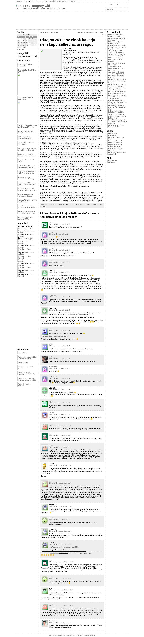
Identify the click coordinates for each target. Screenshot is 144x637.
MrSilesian (53, 621)
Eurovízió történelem (115, 143)
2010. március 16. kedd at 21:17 (59, 262)
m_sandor (53, 232)
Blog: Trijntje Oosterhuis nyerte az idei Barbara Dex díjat (26, 195)
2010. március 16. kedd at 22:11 (59, 368)
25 (27, 45)
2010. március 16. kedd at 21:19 (59, 297)
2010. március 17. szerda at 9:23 (60, 435)
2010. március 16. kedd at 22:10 (59, 358)
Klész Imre (21, 242)
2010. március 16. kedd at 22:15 (59, 390)
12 (30, 41)
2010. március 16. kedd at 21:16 (59, 250)
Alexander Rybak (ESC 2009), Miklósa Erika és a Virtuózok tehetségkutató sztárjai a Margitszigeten (26, 132)
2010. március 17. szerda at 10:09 (60, 447)
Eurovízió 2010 (69, 204)
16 (21, 43)
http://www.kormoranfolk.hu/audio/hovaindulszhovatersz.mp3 (70, 349)
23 (21, 45)
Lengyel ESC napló (114, 146)
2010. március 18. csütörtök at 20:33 (61, 590)
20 (32, 43)
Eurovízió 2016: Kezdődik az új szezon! (27, 71)
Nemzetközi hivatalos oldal (117, 152)
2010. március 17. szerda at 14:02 (60, 465)
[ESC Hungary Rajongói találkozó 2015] (27, 111)
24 (24, 45)
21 (35, 43)
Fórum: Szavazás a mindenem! (24, 385)
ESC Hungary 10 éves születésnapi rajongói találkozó (25, 137)
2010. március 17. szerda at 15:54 (60, 506)
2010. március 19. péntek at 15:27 (60, 622)
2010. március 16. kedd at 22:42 (59, 403)
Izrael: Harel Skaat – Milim (49, 32)
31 (24, 47)
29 (18, 47)
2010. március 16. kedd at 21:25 (59, 310)
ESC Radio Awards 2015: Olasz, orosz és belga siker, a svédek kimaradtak (27, 189)
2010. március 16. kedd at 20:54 (59, 224)
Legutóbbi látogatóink (115, 145)
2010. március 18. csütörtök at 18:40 (61, 578)
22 (18, 45)
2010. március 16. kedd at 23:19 (59, 414)
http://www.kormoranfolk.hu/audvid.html (55, 336)
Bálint (51, 413)
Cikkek (111, 5)
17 (24, 43)
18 (27, 43)
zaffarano (52, 357)
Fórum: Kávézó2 (27, 229)
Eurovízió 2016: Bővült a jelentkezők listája (26, 65)
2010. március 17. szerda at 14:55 (60, 483)
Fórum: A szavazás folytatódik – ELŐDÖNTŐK (26, 373)
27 (32, 45)
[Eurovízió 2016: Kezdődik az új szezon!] (27, 84)
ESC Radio (112, 135)
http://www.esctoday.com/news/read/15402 (63, 547)
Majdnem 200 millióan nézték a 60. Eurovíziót (27, 201)
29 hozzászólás (81, 204)
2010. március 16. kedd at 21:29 (59, 330)
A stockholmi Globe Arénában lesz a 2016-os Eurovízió (27, 149)
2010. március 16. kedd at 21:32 (59, 346)
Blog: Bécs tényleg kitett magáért (26, 160)
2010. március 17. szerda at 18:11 (60, 519)
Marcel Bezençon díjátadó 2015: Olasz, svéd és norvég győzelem (27, 212)
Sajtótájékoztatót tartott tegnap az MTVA (25, 218)
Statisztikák (112, 154)
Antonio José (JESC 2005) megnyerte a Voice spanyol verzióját (26, 166)
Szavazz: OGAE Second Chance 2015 (26, 143)
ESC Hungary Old (36, 6)
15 (18, 43)
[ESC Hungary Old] (72, 20)
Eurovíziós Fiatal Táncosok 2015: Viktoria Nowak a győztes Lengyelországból (27, 172)
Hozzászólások (122, 5)
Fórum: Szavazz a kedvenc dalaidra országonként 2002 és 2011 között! (27, 379)
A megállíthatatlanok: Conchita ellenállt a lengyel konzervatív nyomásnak (26, 178)
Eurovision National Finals (116, 141)
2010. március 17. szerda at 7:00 (60, 426)
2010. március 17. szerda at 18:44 (60, 531)
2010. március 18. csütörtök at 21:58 (61, 606)
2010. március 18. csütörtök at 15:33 (61, 562)
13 (32, 41)
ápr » (23, 49)
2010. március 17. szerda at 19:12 (60, 544)
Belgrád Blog (112, 133)
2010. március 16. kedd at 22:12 (59, 378)
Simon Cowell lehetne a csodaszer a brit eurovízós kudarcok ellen (26, 206)
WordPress (112, 162)
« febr (19, 49)
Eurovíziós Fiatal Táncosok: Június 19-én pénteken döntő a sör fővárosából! (27, 183)
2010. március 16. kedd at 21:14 (59, 234)
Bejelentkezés (113, 161)
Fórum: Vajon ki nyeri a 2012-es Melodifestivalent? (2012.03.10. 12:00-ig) (27, 358)
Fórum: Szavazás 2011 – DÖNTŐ (26, 367)
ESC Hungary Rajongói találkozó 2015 (25, 98)
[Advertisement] (27, 312)
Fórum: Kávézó (23, 363)
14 (35, 41)
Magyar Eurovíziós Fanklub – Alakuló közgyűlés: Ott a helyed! (27, 126)
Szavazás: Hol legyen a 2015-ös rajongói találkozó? (26, 155)
